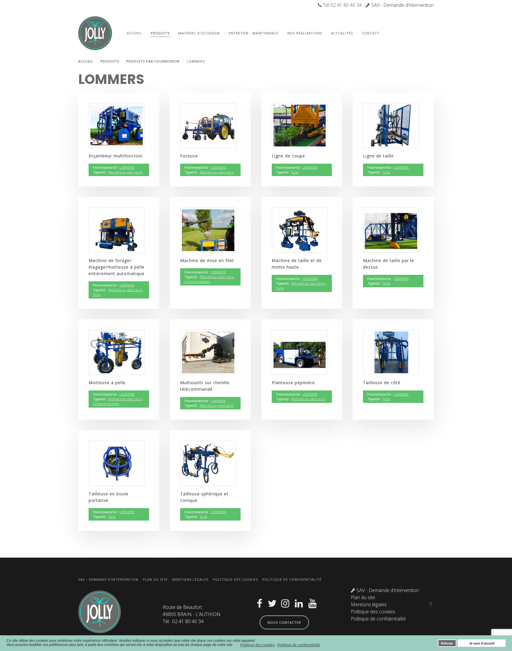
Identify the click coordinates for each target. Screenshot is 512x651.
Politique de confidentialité (291, 579)
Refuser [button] (447, 643)
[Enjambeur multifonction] (116, 125)
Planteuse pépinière (293, 382)
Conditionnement (197, 281)
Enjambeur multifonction (116, 156)
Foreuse (189, 156)
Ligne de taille (378, 156)
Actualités (342, 33)
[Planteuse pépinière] (299, 352)
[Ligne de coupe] (299, 125)
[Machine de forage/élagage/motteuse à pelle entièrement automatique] (116, 229)
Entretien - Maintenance (254, 33)
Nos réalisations (304, 33)
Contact (370, 33)
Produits (160, 33)
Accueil (134, 33)
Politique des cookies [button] (257, 645)
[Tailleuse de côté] (391, 352)
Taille (295, 172)
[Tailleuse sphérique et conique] (208, 462)
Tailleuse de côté (382, 382)
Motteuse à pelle (107, 382)
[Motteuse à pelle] (116, 352)
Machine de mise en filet (207, 260)
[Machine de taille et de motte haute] (299, 229)
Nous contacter (284, 622)
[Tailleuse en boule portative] (116, 462)
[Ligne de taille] (391, 125)
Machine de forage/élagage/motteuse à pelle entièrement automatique (117, 267)
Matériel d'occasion (199, 33)
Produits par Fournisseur (153, 61)
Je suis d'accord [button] (482, 643)
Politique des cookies (235, 579)
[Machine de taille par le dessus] (391, 229)
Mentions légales (190, 579)
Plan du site (155, 579)
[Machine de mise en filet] (208, 229)
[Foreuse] (208, 125)
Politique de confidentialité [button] (298, 645)
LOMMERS (126, 167)
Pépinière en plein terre (125, 172)
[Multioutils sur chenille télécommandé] (208, 352)
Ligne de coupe (288, 156)
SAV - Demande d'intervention (402, 5)
